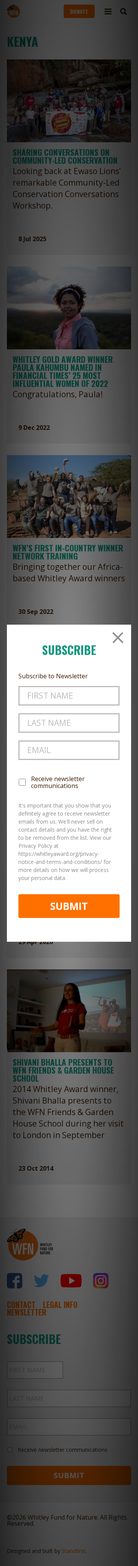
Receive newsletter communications (58, 782)
